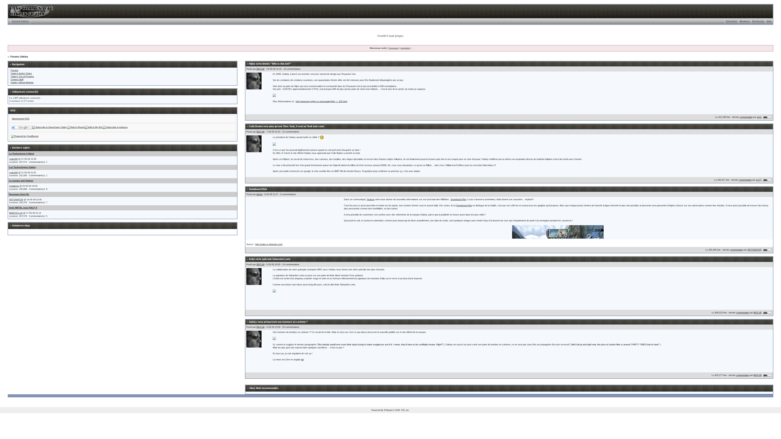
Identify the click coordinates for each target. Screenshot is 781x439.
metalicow (14, 186)
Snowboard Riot (258, 189)
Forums (14, 70)
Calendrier (731, 21)
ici (302, 359)
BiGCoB (260, 69)
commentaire (746, 117)
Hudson (370, 199)
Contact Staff (17, 79)
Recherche (758, 21)
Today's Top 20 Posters (22, 76)
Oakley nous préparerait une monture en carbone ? (278, 322)
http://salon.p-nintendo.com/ (269, 244)
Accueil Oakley (20, 21)
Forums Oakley (19, 56)
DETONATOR (16, 199)
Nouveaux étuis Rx (19, 194)
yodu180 (13, 159)
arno (759, 117)
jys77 (758, 180)
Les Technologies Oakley (22, 167)
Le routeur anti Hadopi (21, 180)
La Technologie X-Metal (21, 153)
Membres (745, 21)
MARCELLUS (16, 213)
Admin (259, 194)
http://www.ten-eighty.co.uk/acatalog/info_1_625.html (321, 101)
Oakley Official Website (22, 82)
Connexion (393, 48)
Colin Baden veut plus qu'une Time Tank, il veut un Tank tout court (286, 126)
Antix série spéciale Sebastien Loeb (269, 259)
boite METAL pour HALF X (23, 207)
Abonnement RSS (20, 118)
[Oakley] (49, 127)
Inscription (405, 48)
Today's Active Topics (21, 73)
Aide (769, 21)
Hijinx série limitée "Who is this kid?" (270, 63)
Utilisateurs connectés (25, 91)
